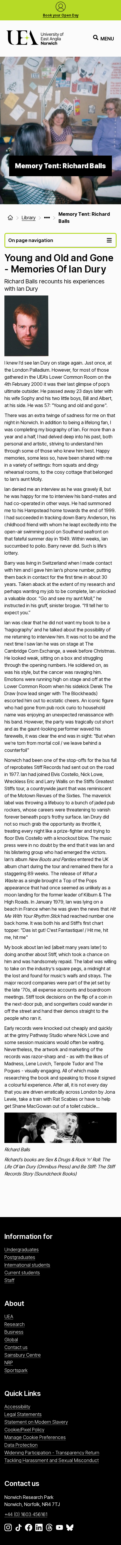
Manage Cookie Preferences (35, 1437)
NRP (8, 1363)
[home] (10, 218)
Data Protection (21, 1445)
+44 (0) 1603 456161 (25, 1514)
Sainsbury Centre (22, 1355)
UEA (8, 1316)
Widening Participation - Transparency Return (51, 1453)
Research (14, 1324)
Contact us (16, 1347)
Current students (22, 1272)
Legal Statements (23, 1414)
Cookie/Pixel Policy (24, 1430)
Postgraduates (19, 1257)
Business (13, 1332)
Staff (9, 1280)
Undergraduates (21, 1249)
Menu (107, 39)
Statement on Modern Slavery (36, 1422)
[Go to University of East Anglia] (35, 38)
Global (11, 1340)
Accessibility (17, 1407)
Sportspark (16, 1370)
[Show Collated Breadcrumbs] (47, 218)
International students (27, 1265)
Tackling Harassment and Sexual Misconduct (51, 1460)
